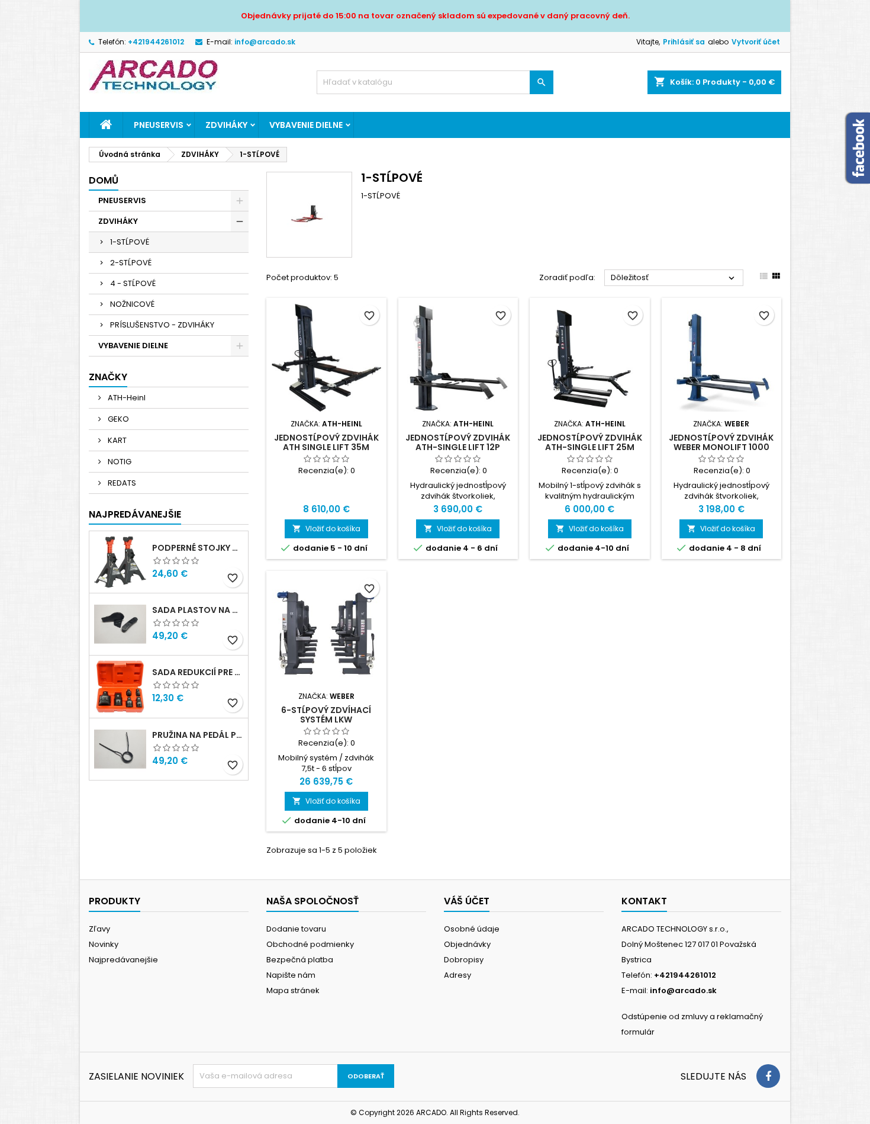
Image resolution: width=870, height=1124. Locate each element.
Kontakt (644, 901)
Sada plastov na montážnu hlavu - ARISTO (197, 610)
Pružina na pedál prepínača (197, 735)
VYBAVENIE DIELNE (306, 125)
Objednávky (467, 944)
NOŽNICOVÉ (132, 304)
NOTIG (118, 461)
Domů (103, 180)
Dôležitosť (674, 278)
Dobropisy (464, 959)
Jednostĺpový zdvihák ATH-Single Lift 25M (589, 442)
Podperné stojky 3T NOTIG (197, 548)
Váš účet (466, 901)
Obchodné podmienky (310, 944)
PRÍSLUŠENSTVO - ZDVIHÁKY (162, 324)
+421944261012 (156, 42)
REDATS (121, 483)
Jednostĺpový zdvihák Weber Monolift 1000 (721, 442)
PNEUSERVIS (158, 125)
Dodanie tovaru (296, 928)
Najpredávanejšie (135, 514)
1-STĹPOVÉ (129, 242)
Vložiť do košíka (326, 529)
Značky (108, 377)
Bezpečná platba (299, 959)
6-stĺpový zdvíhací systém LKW (326, 714)
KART (116, 440)
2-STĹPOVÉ (131, 262)
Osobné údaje (472, 928)
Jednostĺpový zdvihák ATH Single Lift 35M (326, 442)
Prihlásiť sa (684, 42)
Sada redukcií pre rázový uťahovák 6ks (197, 672)
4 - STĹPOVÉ (133, 283)
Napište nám (290, 975)
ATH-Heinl (126, 397)
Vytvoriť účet (756, 42)
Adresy (457, 975)
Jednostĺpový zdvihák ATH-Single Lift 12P (457, 442)
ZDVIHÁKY (226, 125)
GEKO (117, 419)
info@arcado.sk (264, 42)
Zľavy (99, 928)
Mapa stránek (293, 990)
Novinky (103, 944)
